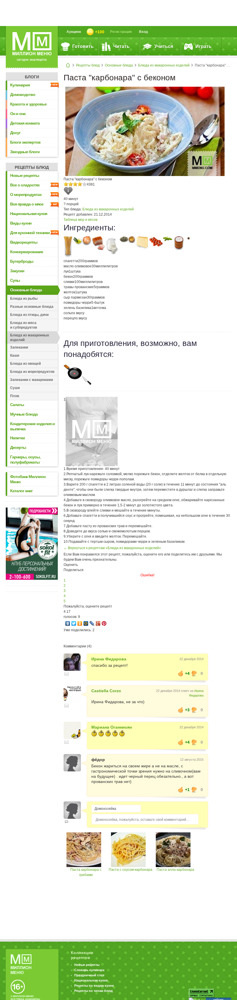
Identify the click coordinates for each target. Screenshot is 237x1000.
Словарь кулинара (89, 970)
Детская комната (25, 123)
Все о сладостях (25, 185)
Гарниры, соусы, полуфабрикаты (25, 459)
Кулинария (20, 85)
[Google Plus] (98, 623)
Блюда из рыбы (24, 299)
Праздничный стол (89, 975)
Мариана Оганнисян (111, 727)
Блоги (32, 77)
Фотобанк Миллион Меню (27, 479)
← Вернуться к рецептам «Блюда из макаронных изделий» (112, 548)
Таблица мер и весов (80, 220)
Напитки (17, 438)
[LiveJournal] (92, 623)
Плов (14, 396)
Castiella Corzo (106, 690)
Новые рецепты (24, 175)
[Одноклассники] (80, 623)
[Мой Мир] (86, 623)
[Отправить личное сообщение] (66, 674)
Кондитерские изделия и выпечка (32, 426)
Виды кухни (21, 223)
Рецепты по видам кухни (94, 985)
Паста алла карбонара (175, 870)
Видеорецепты (23, 242)
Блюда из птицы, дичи (29, 315)
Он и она (17, 113)
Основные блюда (119, 65)
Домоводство (22, 94)
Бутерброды (21, 261)
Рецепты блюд (88, 65)
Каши (14, 355)
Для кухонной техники (30, 232)
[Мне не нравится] (194, 673)
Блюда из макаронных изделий (164, 65)
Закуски (17, 270)
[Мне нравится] (180, 673)
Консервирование (26, 251)
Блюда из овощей (25, 364)
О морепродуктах (26, 194)
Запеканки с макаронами (31, 380)
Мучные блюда (24, 414)
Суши (15, 388)
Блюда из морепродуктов (32, 372)
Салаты (17, 404)
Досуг (15, 132)
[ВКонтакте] (68, 623)
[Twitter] (74, 623)
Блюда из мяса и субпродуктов (23, 325)
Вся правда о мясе (26, 204)
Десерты (18, 447)
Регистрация (121, 32)
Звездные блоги (25, 151)
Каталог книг (21, 490)
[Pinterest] (104, 623)
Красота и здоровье (28, 104)
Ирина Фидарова (108, 659)
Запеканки (19, 347)
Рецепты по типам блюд (93, 990)
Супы (15, 280)
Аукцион (73, 32)
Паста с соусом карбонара (130, 870)
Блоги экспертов (25, 142)
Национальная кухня (28, 213)
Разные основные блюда (31, 307)
